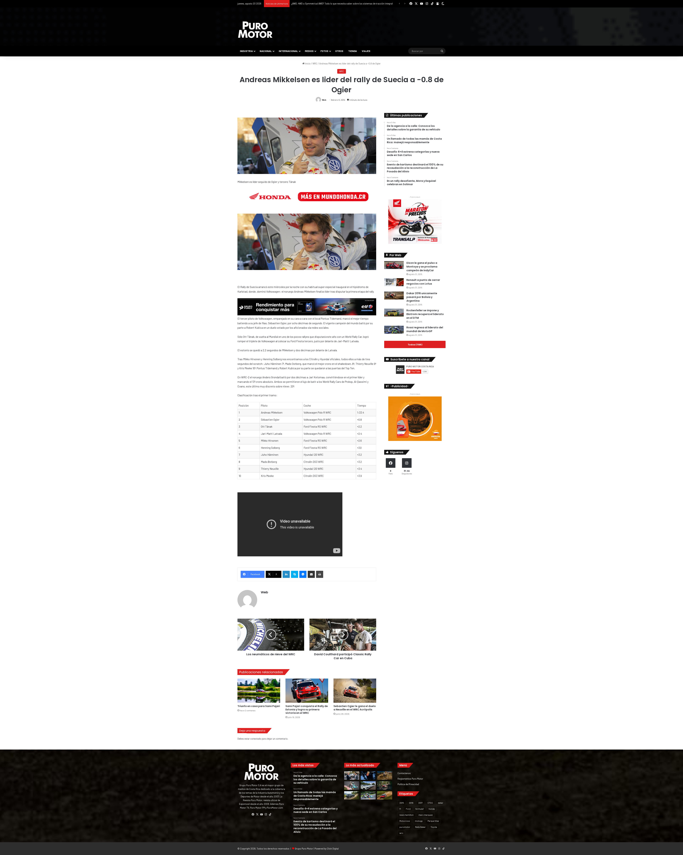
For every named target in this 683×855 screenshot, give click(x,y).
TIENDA (352, 50)
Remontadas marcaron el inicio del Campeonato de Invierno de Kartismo (328, 3)
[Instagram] (266, 814)
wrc (401, 833)
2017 (420, 802)
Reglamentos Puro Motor (410, 778)
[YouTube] (261, 814)
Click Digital (333, 848)
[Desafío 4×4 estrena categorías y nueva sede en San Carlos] (384, 775)
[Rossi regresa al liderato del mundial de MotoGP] (394, 330)
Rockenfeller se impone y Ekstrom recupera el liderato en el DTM (425, 314)
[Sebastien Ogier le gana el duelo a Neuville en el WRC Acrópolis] (354, 691)
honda (432, 809)
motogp (419, 821)
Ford (408, 809)
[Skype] (294, 574)
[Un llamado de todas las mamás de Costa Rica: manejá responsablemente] (368, 775)
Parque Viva (433, 821)
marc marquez (426, 815)
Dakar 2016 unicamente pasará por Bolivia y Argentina (421, 297)
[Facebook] (253, 814)
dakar (440, 802)
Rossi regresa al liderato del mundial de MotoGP (424, 329)
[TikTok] (270, 814)
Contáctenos (404, 773)
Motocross (404, 821)
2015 (401, 802)
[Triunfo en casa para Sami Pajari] (258, 691)
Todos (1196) (415, 344)
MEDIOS (309, 50)
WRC (315, 63)
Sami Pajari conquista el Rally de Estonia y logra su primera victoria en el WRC (306, 709)
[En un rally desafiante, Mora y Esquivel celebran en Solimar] (384, 785)
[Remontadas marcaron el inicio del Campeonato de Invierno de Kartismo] (368, 795)
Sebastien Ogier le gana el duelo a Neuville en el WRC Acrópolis (354, 707)
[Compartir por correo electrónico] (311, 574)
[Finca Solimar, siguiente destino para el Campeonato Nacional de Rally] (384, 795)
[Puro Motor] (255, 30)
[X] (257, 814)
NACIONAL (266, 50)
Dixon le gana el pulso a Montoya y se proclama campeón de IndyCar (421, 266)
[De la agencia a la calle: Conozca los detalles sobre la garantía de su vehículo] (351, 775)
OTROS (339, 50)
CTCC (430, 802)
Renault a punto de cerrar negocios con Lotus (423, 281)
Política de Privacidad (408, 784)
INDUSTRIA (246, 50)
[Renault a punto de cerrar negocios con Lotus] (394, 282)
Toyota (434, 827)
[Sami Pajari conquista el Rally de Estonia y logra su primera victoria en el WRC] (306, 691)
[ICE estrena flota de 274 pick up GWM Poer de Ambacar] (368, 785)
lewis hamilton (406, 815)
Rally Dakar (420, 827)
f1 (400, 809)
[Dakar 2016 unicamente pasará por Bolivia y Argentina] (394, 296)
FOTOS (324, 50)
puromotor (404, 827)
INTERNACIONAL (288, 50)
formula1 (419, 809)
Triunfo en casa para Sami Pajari (258, 706)
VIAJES (366, 50)
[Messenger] (302, 574)
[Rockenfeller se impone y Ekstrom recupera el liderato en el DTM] (394, 313)
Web (324, 100)
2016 (411, 802)
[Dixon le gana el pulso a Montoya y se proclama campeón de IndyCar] (394, 265)
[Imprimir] (319, 574)
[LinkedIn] (286, 574)
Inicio (308, 63)
